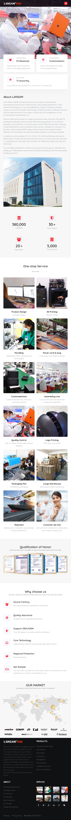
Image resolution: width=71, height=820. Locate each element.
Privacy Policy (17, 816)
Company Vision (9, 790)
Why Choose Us (9, 800)
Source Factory (21, 602)
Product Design (19, 312)
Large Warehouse (52, 483)
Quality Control (19, 440)
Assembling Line (52, 396)
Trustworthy (22, 80)
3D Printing (52, 312)
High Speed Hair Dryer (44, 746)
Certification (7, 797)
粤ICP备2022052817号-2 (32, 816)
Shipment (19, 525)
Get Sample (19, 666)
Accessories (40, 750)
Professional (22, 61)
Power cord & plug (52, 353)
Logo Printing (52, 440)
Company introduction (11, 787)
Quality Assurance (22, 615)
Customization (56, 61)
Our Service (7, 794)
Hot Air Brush (41, 763)
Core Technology (22, 640)
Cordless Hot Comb (43, 766)
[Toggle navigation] (65, 3)
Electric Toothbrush (43, 769)
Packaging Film (19, 483)
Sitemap (6, 816)
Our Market (7, 804)
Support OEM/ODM (23, 628)
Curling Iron (40, 756)
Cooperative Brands (10, 807)
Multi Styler (40, 753)
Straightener (41, 759)
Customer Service (52, 525)
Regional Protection (23, 653)
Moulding (19, 353)
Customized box (19, 396)
